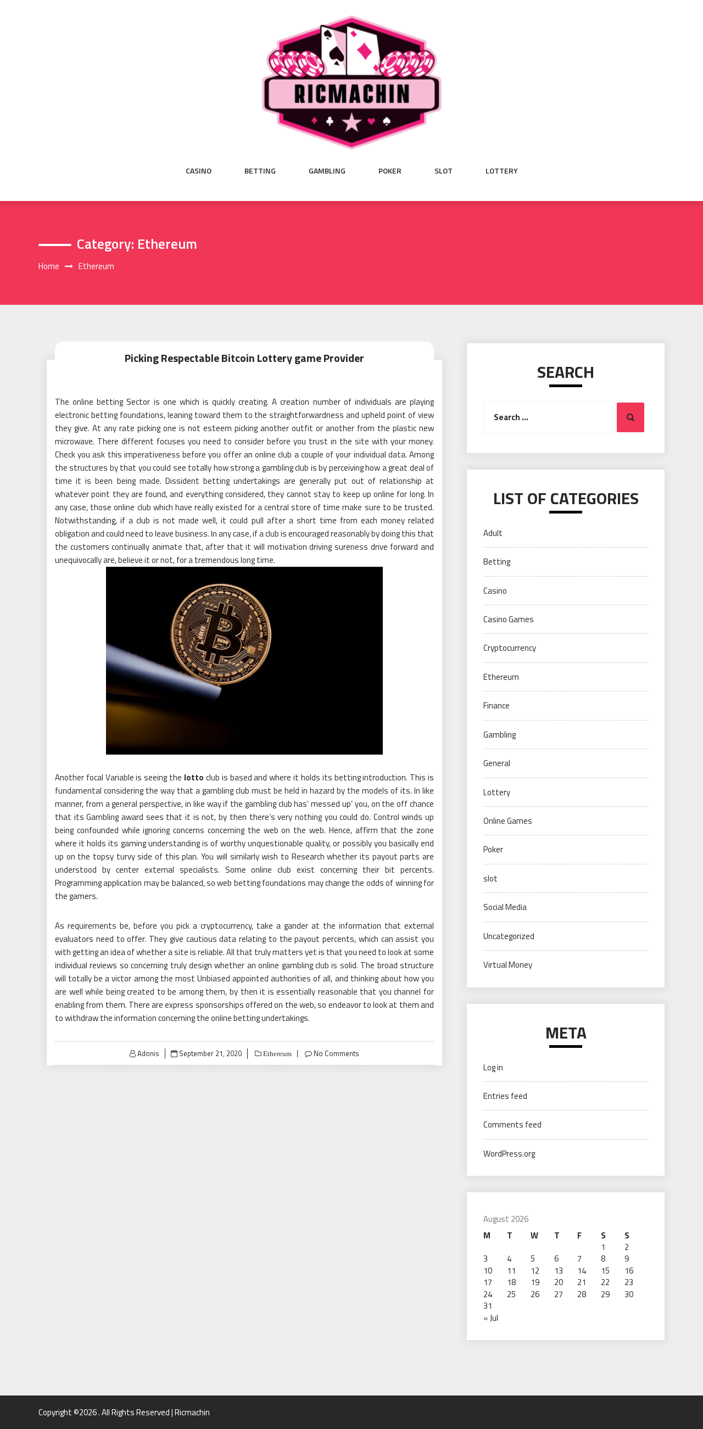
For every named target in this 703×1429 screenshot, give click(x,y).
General (496, 763)
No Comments (336, 1053)
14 (581, 1270)
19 (535, 1282)
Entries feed (505, 1096)
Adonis (148, 1053)
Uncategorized (508, 936)
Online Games (507, 820)
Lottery (502, 170)
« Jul (490, 1317)
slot (443, 170)
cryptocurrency (226, 925)
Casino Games (508, 619)
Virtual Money (507, 964)
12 (535, 1270)
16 (628, 1270)
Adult (493, 533)
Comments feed (512, 1124)
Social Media (505, 907)
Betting (260, 170)
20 (558, 1282)
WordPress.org (509, 1153)
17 (487, 1282)
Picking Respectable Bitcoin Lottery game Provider (244, 357)
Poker (389, 170)
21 (581, 1282)
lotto (194, 777)
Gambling (327, 170)
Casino (198, 170)
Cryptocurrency (509, 647)
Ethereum (276, 1053)
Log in (493, 1067)
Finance (496, 705)
